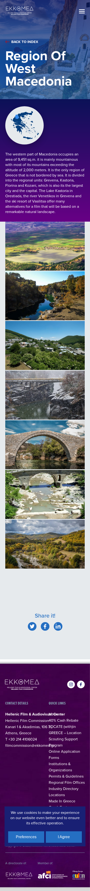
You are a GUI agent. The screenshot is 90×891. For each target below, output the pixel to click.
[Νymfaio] (45, 345)
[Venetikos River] (45, 295)
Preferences (26, 837)
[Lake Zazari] (45, 246)
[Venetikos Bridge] (45, 395)
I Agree (64, 837)
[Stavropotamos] (45, 494)
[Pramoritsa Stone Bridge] (45, 444)
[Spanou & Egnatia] (45, 544)
